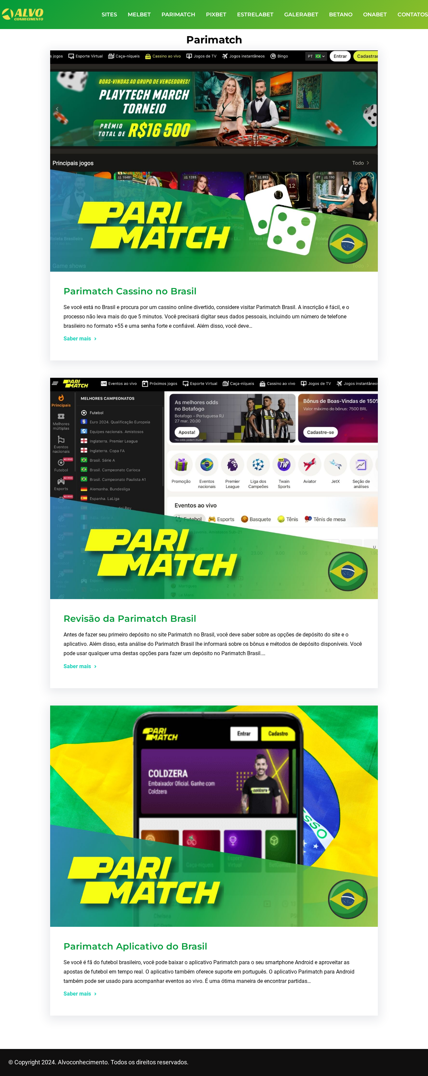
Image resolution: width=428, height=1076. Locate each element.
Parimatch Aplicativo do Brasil (135, 946)
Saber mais (77, 338)
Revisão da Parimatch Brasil (130, 618)
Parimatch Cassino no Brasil (130, 291)
